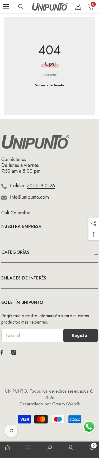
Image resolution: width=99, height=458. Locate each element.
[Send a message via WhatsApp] (89, 426)
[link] (49, 448)
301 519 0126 (41, 185)
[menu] (6, 6)
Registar (80, 335)
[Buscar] (21, 6)
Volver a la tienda (49, 85)
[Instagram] (14, 352)
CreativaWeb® (66, 404)
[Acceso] (78, 7)
